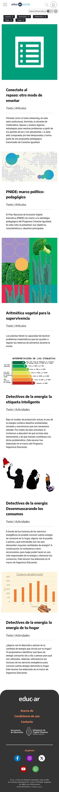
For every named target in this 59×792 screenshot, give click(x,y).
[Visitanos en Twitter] (41, 758)
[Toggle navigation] (2, 1)
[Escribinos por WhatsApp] (35, 769)
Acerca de (26, 710)
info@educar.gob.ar (36, 787)
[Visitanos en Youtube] (23, 769)
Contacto (27, 721)
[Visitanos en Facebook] (17, 758)
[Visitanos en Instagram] (29, 758)
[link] (53, 4)
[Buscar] (46, 4)
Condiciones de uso (27, 716)
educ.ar (14, 780)
